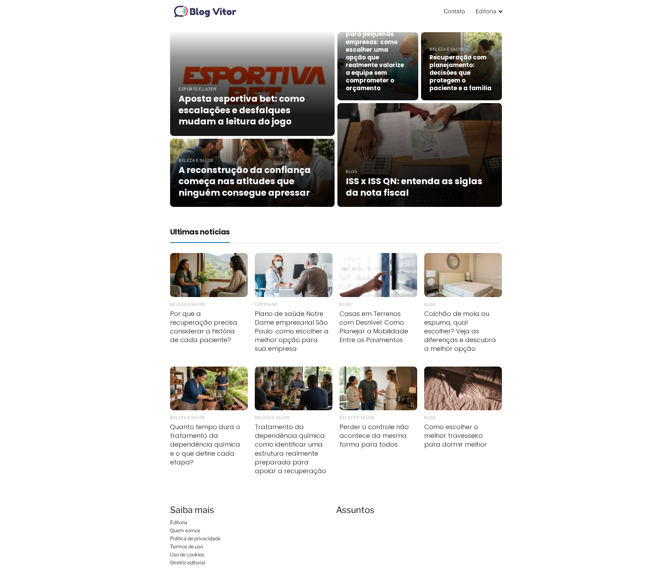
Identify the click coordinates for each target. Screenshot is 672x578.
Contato (454, 11)
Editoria (486, 11)
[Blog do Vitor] (205, 11)
